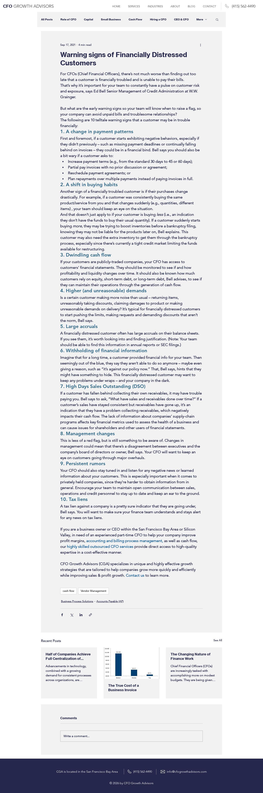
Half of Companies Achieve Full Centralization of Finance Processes (68, 656)
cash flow (68, 590)
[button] (217, 19)
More (199, 19)
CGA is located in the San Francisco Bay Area (87, 771)
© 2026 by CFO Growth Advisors (131, 783)
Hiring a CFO (158, 19)
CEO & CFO (181, 19)
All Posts (47, 19)
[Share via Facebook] (62, 615)
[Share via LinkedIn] (81, 615)
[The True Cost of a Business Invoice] (132, 663)
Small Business (111, 19)
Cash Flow (135, 19)
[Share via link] (90, 615)
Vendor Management (93, 590)
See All (218, 640)
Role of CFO (68, 19)
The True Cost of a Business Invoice (123, 687)
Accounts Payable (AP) (110, 601)
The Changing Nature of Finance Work (190, 656)
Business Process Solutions (77, 601)
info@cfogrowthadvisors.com (187, 771)
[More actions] (200, 44)
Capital (88, 19)
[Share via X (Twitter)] (71, 615)
